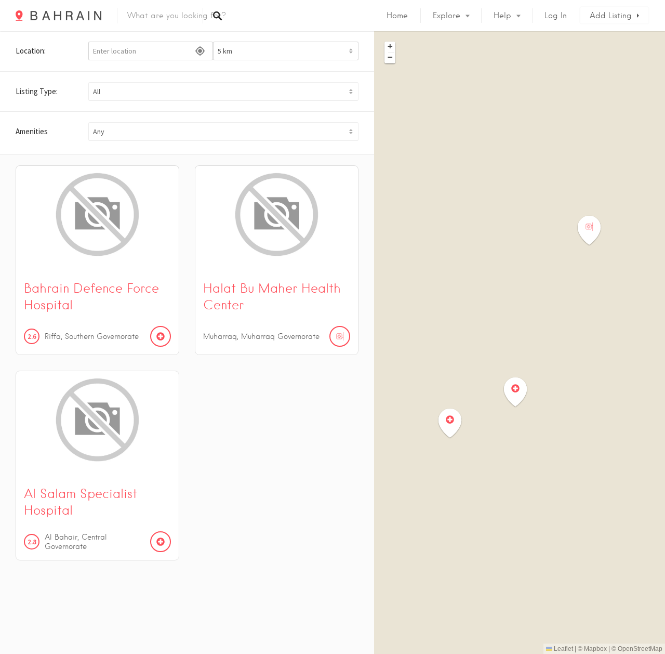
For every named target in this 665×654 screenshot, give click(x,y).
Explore (446, 15)
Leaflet (562, 648)
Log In (555, 15)
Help (502, 15)
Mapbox (595, 648)
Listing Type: (37, 91)
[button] (223, 91)
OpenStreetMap (640, 648)
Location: (31, 51)
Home (397, 15)
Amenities (32, 131)
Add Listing (611, 15)
